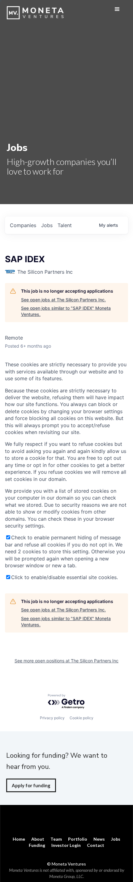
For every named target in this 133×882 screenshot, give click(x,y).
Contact (95, 845)
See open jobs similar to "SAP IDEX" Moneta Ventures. (66, 311)
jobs (47, 225)
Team (56, 839)
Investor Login (66, 845)
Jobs (115, 839)
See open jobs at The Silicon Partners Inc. (63, 299)
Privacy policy (52, 717)
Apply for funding (31, 785)
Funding (37, 845)
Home (19, 839)
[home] (37, 9)
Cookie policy (81, 717)
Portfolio (77, 839)
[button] (117, 9)
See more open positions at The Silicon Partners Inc (66, 660)
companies (23, 225)
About (37, 839)
